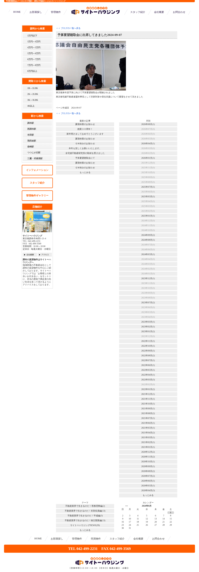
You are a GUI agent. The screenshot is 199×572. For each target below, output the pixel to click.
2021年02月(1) (148, 442)
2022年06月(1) (148, 365)
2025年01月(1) (148, 216)
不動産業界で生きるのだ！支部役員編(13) (85, 511)
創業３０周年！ (85, 129)
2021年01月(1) (148, 447)
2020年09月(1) (148, 466)
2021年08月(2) (148, 413)
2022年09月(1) (148, 351)
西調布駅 (31, 129)
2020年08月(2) (148, 471)
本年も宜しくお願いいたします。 (85, 148)
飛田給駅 (31, 141)
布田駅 (30, 135)
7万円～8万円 (33, 65)
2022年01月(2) (148, 389)
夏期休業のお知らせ (85, 124)
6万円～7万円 (33, 59)
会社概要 (159, 12)
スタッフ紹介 (137, 12)
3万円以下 (32, 36)
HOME (17, 12)
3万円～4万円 (33, 41)
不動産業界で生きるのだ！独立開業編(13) (85, 520)
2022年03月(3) (148, 379)
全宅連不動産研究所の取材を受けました (85, 153)
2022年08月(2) (148, 355)
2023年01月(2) (148, 331)
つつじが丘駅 (33, 152)
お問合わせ (179, 12)
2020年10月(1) (148, 461)
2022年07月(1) (148, 360)
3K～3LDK (32, 100)
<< (126, 506)
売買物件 (96, 538)
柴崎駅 (30, 146)
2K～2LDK (32, 94)
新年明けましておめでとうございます (85, 134)
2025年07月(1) (148, 187)
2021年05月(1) (148, 428)
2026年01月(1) (148, 158)
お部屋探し (36, 12)
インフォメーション (37, 170)
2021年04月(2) (148, 432)
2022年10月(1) (148, 346)
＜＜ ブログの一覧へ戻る (68, 28)
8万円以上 (32, 71)
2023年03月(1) (148, 322)
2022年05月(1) (148, 370)
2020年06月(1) (148, 481)
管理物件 (56, 12)
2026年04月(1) (148, 143)
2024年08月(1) (148, 240)
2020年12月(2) (148, 452)
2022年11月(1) (148, 341)
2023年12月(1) (148, 278)
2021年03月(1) (148, 437)
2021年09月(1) (148, 408)
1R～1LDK (32, 88)
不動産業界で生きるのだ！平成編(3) (85, 515)
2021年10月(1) (148, 404)
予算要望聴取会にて (85, 158)
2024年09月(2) (148, 235)
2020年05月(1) (148, 485)
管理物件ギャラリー (37, 195)
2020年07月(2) (148, 476)
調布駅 (30, 123)
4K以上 (31, 106)
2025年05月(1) (148, 196)
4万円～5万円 (33, 47)
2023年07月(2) (148, 302)
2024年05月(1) (148, 254)
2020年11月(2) (148, 457)
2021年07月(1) (148, 418)
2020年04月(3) (148, 490)
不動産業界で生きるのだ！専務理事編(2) (85, 506)
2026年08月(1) (148, 124)
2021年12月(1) (148, 394)
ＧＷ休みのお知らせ (85, 143)
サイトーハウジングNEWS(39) (85, 525)
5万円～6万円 (33, 53)
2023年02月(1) (148, 326)
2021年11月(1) (148, 399)
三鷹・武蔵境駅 (35, 158)
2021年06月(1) (148, 423)
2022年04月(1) (148, 375)
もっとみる (85, 172)
